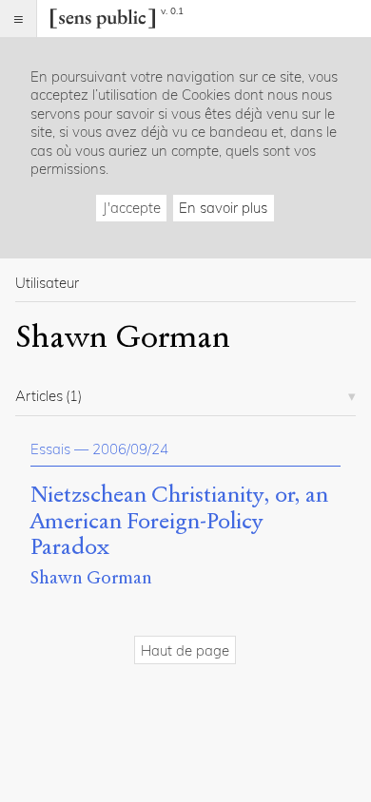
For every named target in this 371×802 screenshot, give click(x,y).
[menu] (18, 18)
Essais (50, 449)
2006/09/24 (130, 449)
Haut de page (185, 650)
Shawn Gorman (91, 577)
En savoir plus (223, 208)
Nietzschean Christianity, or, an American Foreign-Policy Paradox (179, 521)
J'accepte (132, 208)
